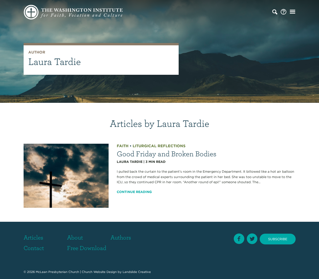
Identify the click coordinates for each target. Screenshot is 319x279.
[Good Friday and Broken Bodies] (66, 175)
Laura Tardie (129, 162)
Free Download (86, 247)
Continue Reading (134, 192)
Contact (34, 247)
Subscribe (277, 239)
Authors (120, 237)
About (75, 237)
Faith (122, 146)
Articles (33, 237)
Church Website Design (99, 272)
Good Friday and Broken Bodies (166, 153)
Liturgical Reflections (159, 146)
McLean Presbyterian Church (57, 272)
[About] (283, 12)
